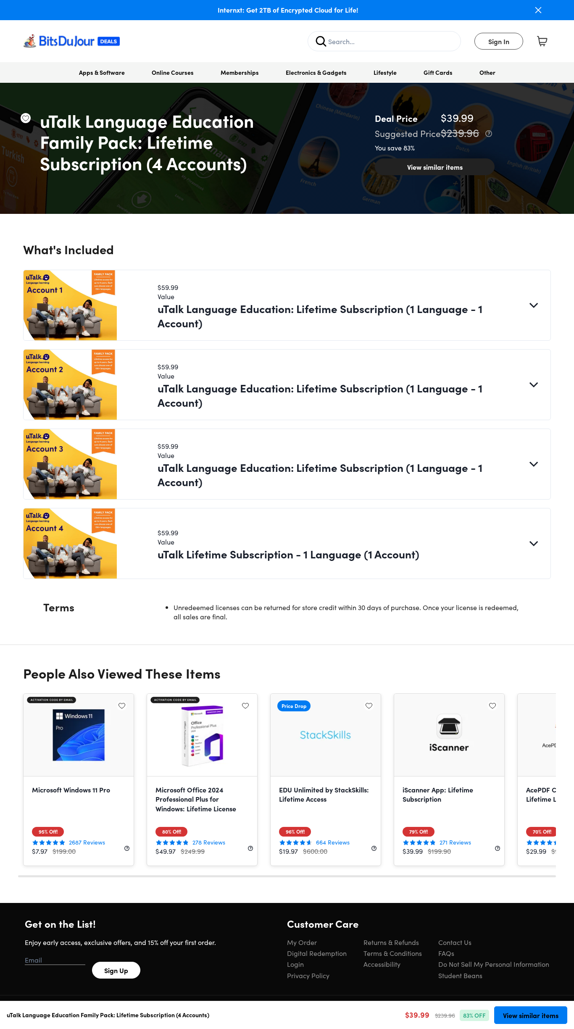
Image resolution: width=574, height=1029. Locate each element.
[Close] (538, 10)
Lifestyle (385, 72)
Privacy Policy (308, 975)
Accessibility (381, 963)
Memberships (240, 72)
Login (295, 963)
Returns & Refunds (391, 942)
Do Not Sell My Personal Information (493, 963)
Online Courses (173, 72)
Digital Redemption (317, 953)
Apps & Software (102, 72)
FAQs (446, 953)
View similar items (435, 166)
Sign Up (116, 970)
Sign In (498, 41)
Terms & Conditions (392, 953)
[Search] (321, 41)
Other (487, 72)
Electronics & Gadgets (316, 72)
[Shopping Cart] (542, 41)
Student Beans (460, 975)
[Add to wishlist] (26, 118)
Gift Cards (438, 72)
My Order (302, 942)
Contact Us (454, 942)
